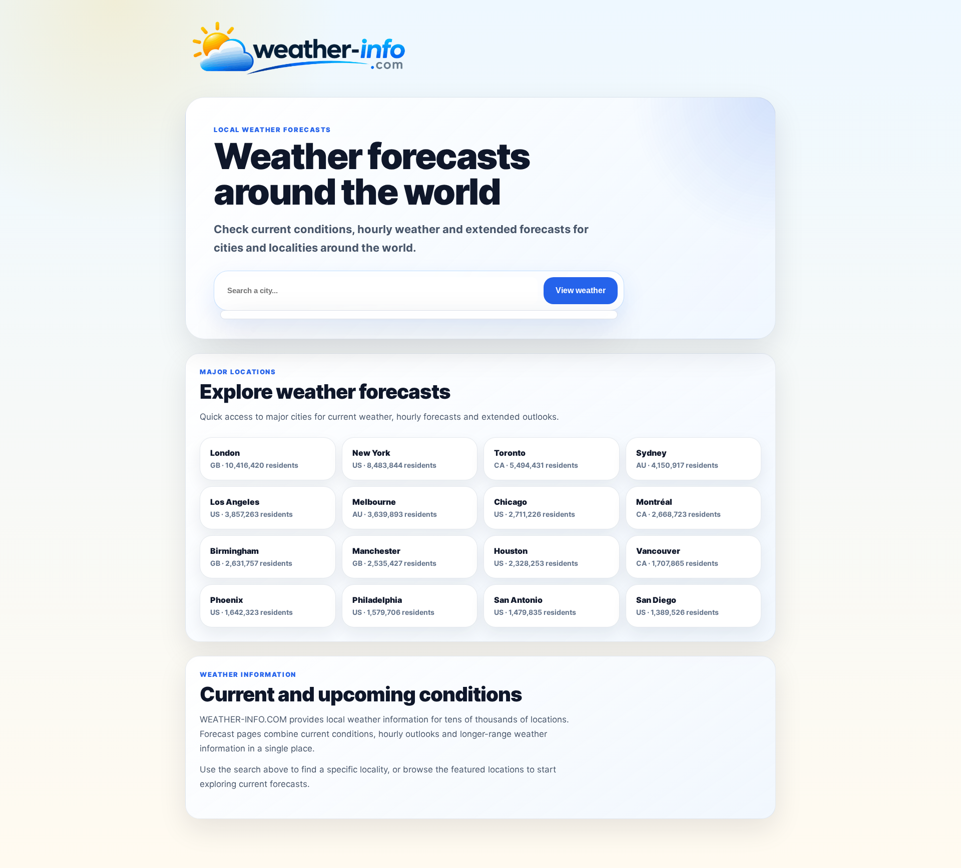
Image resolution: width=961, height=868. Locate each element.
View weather (581, 290)
